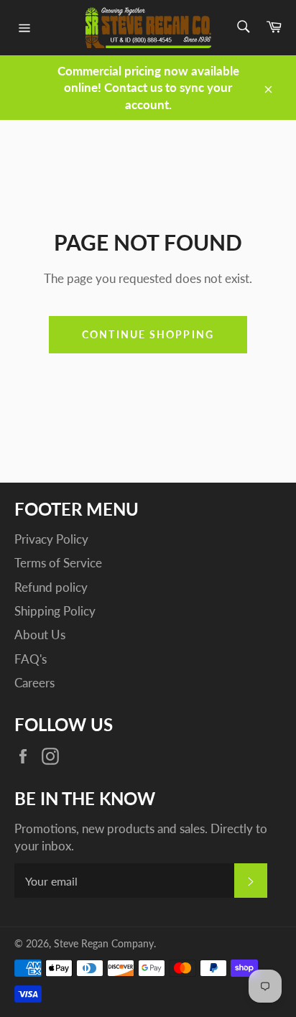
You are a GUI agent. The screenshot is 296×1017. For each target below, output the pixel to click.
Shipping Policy (55, 610)
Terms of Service (58, 562)
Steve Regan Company (104, 943)
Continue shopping (148, 334)
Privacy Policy (51, 539)
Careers (34, 682)
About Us (39, 634)
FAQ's (30, 659)
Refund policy (51, 587)
